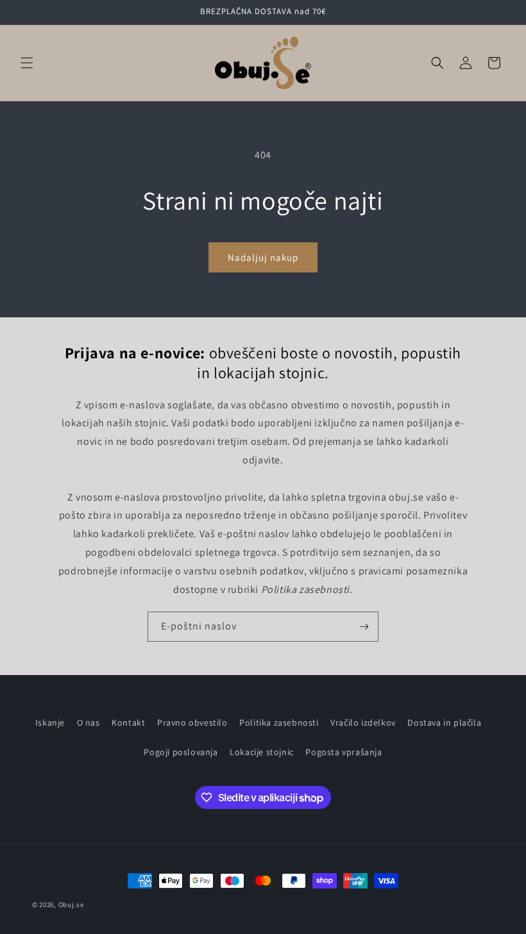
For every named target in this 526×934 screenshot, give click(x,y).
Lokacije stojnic (262, 752)
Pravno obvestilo (192, 722)
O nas (88, 722)
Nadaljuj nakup (263, 257)
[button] (27, 63)
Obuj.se (71, 904)
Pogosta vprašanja (343, 752)
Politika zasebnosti (278, 722)
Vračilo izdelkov (363, 722)
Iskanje (50, 722)
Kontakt (128, 722)
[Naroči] (364, 627)
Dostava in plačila (444, 722)
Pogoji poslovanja (180, 752)
